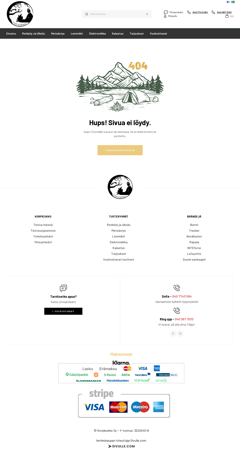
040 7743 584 (182, 296)
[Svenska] (233, 2)
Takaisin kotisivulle (120, 150)
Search (147, 14)
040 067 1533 (184, 319)
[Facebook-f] (173, 333)
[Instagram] (180, 333)
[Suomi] (228, 2)
